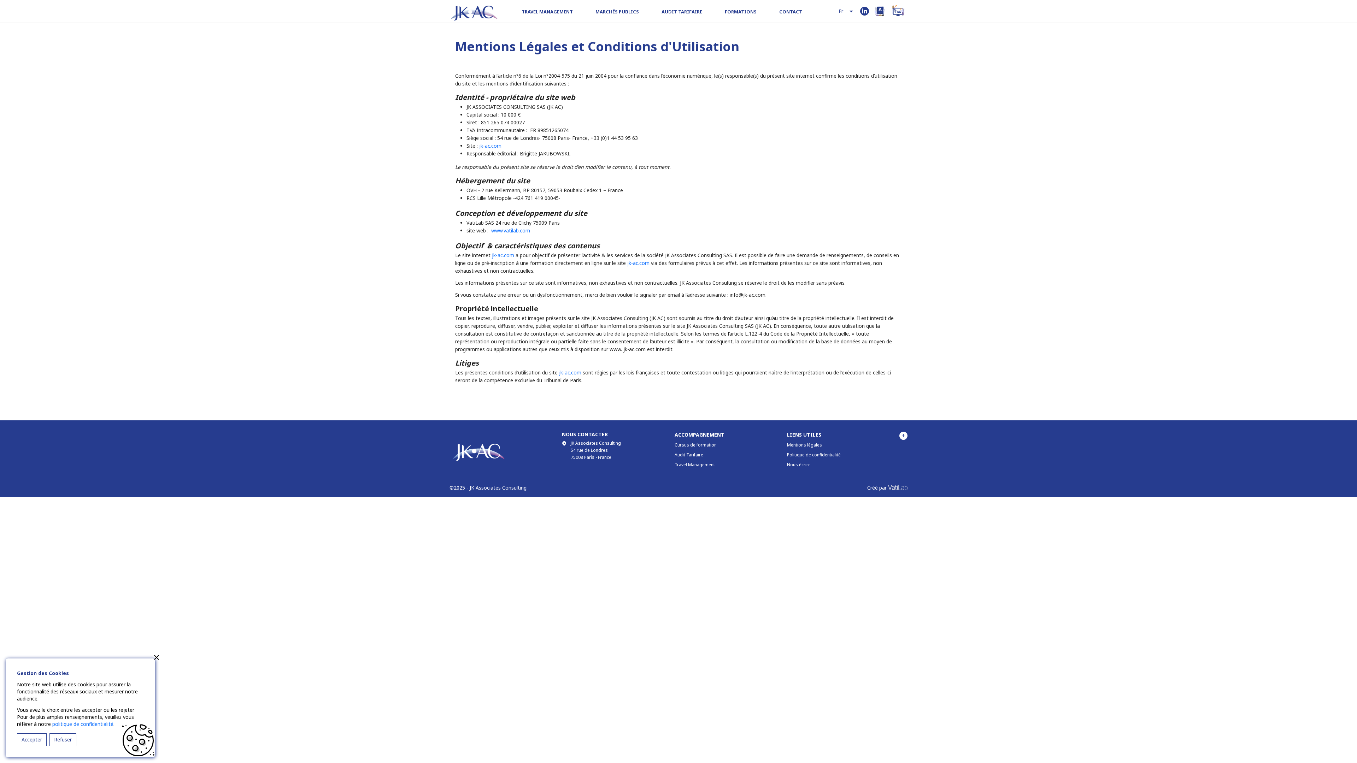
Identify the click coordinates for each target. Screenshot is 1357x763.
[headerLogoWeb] (474, 13)
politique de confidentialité (82, 724)
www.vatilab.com (510, 230)
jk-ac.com (490, 145)
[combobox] (846, 11)
